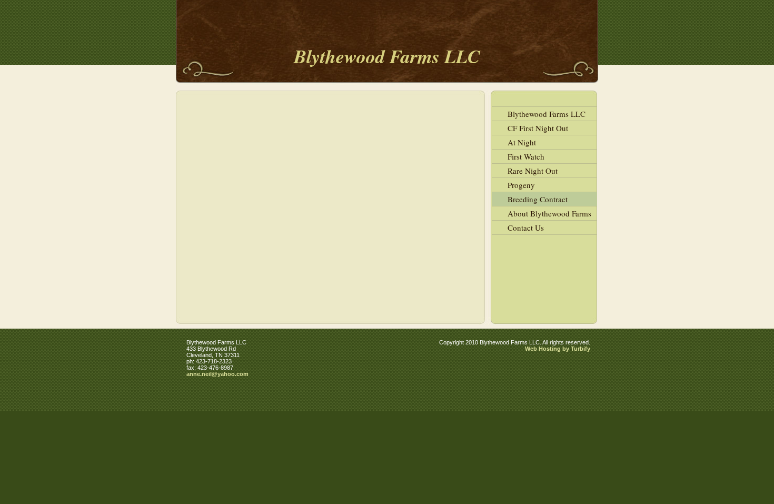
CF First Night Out (538, 128)
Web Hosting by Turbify (557, 348)
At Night (522, 142)
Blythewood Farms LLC (547, 113)
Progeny (521, 185)
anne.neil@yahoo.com (217, 374)
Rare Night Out (533, 170)
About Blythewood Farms (549, 213)
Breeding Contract (538, 199)
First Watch (526, 156)
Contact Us (526, 227)
